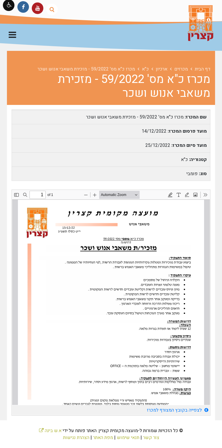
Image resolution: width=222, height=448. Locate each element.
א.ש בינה (50, 430)
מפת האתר (103, 437)
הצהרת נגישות (76, 437)
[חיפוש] (52, 9)
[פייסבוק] (23, 7)
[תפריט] (12, 35)
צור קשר (151, 437)
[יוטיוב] (37, 8)
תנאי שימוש (128, 437)
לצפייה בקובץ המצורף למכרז (175, 410)
